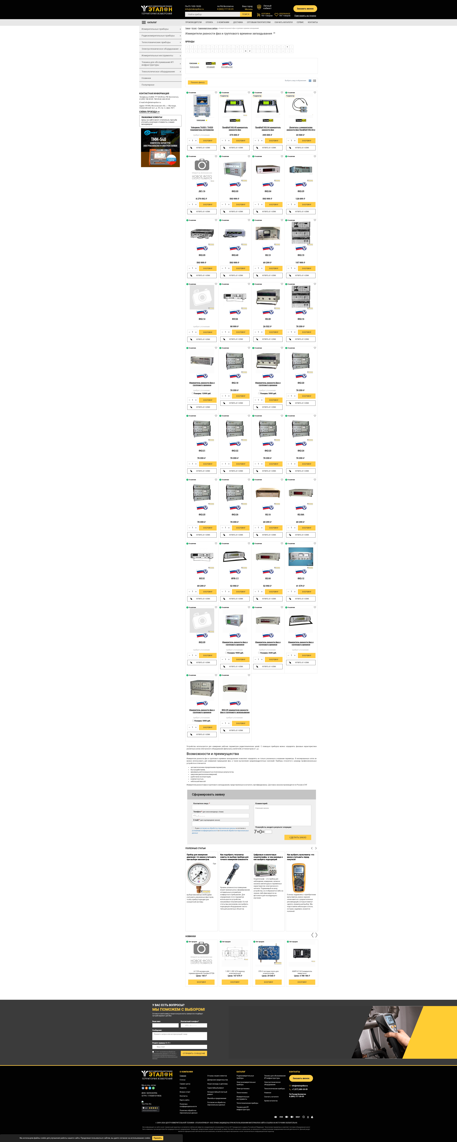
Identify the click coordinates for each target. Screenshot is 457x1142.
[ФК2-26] (235, 493)
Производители (193, 22)
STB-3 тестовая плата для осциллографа (268, 972)
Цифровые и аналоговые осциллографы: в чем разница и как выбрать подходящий (268, 857)
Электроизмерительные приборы (246, 1083)
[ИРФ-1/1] (235, 556)
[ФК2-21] (202, 429)
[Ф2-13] (268, 233)
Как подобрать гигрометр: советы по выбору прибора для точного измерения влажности (234, 857)
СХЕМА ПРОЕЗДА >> (149, 111)
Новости (183, 1088)
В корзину (207, 141)
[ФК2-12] (301, 556)
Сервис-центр (185, 1084)
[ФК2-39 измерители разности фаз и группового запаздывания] (235, 688)
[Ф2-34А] (301, 493)
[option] (201, 891)
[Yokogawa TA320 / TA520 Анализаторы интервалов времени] (202, 105)
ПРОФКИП (211, 67)
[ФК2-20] (301, 361)
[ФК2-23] (268, 429)
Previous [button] (312, 935)
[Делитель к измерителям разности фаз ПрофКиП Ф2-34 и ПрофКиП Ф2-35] (301, 105)
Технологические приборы (274, 1089)
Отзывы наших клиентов (217, 1076)
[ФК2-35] (202, 233)
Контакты (313, 22)
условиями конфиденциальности (205, 831)
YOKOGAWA (194, 67)
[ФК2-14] (202, 297)
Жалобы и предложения (216, 1098)
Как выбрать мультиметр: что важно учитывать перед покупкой (300, 857)
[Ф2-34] (268, 556)
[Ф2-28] (268, 297)
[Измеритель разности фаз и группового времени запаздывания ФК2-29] (202, 361)
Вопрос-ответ (185, 1092)
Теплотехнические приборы (156, 42)
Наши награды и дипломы (217, 1084)
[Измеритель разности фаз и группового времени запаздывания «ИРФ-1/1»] (301, 620)
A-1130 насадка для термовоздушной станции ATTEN (201, 972)
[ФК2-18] (235, 361)
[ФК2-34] (268, 169)
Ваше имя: (156, 1021)
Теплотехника (242, 1093)
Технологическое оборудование (158, 71)
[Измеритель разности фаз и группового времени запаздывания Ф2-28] (268, 361)
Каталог (194, 28)
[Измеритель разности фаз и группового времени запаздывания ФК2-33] (235, 620)
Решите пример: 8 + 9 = (161, 1043)
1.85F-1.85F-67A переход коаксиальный (235, 972)
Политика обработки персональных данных (188, 1112)
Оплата (209, 22)
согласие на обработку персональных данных (218, 828)
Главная (187, 28)
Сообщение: (157, 1030)
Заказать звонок (305, 8)
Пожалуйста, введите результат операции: (273, 827)
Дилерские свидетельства (217, 1080)
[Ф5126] (235, 297)
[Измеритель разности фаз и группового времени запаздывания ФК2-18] (202, 688)
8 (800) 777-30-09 (225, 9)
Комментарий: (261, 803)
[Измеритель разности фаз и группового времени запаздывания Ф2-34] (268, 620)
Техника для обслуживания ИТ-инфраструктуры (158, 63)
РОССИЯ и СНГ (227, 67)
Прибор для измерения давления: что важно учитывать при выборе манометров (201, 857)
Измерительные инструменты (157, 55)
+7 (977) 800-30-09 (300, 1089)
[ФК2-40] (235, 233)
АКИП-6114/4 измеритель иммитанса (302, 972)
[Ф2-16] (268, 493)
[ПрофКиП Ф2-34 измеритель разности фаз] (268, 105)
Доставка (238, 22)
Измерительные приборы (155, 29)
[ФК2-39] (202, 620)
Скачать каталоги (284, 22)
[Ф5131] (202, 556)
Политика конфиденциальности (188, 1105)
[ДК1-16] (202, 169)
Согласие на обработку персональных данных (216, 1103)
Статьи (182, 1080)
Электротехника (243, 1089)
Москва (249, 9)
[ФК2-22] (235, 429)
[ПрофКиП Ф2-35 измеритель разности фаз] (235, 105)
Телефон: (208, 812)
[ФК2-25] (202, 493)
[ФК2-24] (301, 429)
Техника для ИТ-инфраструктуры (243, 1108)
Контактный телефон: (190, 1021)
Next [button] (316, 935)
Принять (158, 1138)
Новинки (146, 78)
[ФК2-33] (235, 169)
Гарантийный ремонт (215, 1088)
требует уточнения (201, 135)
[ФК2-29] (301, 169)
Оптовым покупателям (258, 22)
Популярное (148, 84)
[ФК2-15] (301, 233)
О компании (223, 22)
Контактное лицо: (201, 803)
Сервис (300, 22)
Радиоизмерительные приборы (158, 35)
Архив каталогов (271, 1101)
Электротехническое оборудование (160, 48)
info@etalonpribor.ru (194, 9)
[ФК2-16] (301, 297)
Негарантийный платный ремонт (217, 1093)
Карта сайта (184, 1100)
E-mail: (206, 820)
